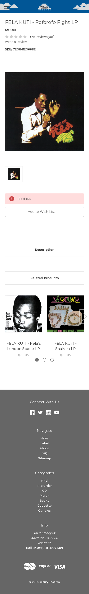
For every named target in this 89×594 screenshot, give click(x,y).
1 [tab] (37, 360)
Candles (44, 511)
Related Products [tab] (44, 278)
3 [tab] (52, 360)
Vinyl (44, 481)
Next (84, 316)
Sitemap (44, 458)
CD (44, 491)
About (44, 448)
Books (44, 501)
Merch (45, 496)
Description (44, 249)
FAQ (44, 453)
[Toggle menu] (6, 6)
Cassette (44, 506)
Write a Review (16, 42)
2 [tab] (44, 360)
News (44, 438)
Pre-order (44, 486)
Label (44, 443)
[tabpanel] (24, 323)
